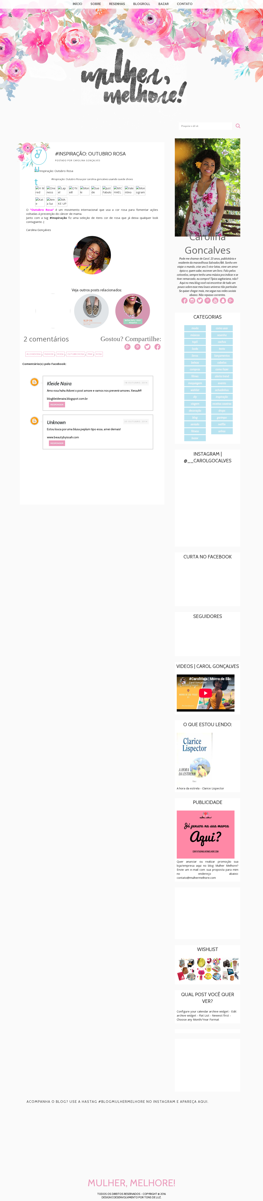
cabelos (221, 362)
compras (195, 369)
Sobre (95, 4)
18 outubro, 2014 (136, 382)
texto (222, 348)
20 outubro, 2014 (136, 421)
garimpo (222, 417)
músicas (195, 335)
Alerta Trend (222, 376)
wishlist (195, 390)
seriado (195, 424)
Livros (195, 355)
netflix (222, 424)
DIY (195, 397)
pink (90, 354)
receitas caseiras (221, 403)
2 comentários (46, 338)
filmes (195, 376)
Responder (57, 404)
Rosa (99, 354)
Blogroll (141, 4)
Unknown (56, 422)
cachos (222, 342)
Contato (185, 4)
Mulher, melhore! (51, 116)
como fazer (222, 369)
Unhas (221, 431)
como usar (222, 328)
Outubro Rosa (75, 354)
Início (77, 4)
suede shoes (125, 179)
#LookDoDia (34, 354)
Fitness (195, 431)
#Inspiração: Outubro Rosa (66, 179)
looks (195, 348)
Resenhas (117, 4)
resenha (222, 335)
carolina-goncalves (97, 179)
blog (195, 417)
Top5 (195, 342)
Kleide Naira (59, 383)
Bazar (163, 4)
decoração (195, 410)
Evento (222, 383)
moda (60, 354)
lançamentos (222, 355)
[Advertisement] (95, 539)
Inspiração (222, 397)
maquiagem (195, 383)
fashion (48, 354)
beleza (195, 362)
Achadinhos (222, 390)
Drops (222, 410)
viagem (195, 403)
